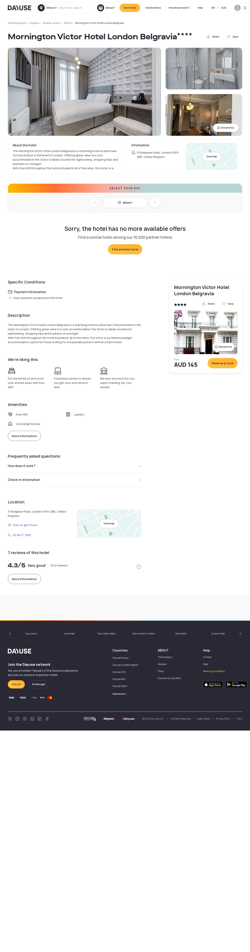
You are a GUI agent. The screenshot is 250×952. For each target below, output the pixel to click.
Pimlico (68, 23)
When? (127, 203)
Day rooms (31, 633)
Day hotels (180, 633)
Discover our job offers (169, 678)
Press (161, 671)
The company (165, 657)
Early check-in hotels (144, 633)
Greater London (52, 23)
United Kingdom (17, 23)
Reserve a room (223, 363)
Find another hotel (125, 249)
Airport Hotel (218, 633)
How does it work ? (179, 7)
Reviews (162, 664)
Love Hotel (69, 633)
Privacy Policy (223, 718)
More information (24, 436)
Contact (207, 657)
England (34, 23)
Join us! (16, 684)
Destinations (153, 7)
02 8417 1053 (22, 535)
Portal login (38, 684)
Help (200, 7)
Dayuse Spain (119, 686)
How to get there (25, 525)
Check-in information (24, 480)
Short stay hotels (106, 633)
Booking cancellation (214, 671)
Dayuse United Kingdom (125, 665)
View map (211, 156)
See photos (227, 127)
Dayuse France (120, 658)
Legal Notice (203, 718)
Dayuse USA (119, 672)
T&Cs (239, 718)
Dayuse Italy (119, 679)
